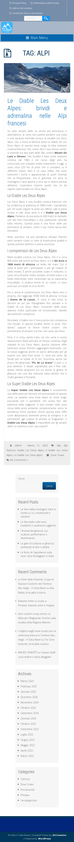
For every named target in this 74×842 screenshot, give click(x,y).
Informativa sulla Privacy (46, 2)
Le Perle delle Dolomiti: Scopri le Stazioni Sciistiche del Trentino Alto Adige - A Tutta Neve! (36, 584)
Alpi (59, 445)
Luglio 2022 (27, 734)
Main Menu (39, 37)
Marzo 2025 (27, 681)
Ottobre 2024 (28, 707)
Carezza (25, 779)
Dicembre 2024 (29, 697)
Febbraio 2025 (29, 686)
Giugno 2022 (28, 739)
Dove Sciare (57, 455)
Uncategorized (29, 800)
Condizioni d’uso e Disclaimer (27, 13)
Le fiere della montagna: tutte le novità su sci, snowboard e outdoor (38, 513)
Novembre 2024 (30, 702)
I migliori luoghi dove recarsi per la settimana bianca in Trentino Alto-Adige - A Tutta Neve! (37, 635)
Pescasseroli (27, 789)
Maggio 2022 (28, 745)
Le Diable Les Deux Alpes (28, 455)
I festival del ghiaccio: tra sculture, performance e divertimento (34, 534)
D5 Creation (59, 835)
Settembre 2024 (30, 713)
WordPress (44, 838)
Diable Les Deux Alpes (30, 450)
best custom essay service (32, 613)
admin (18, 445)
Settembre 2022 (30, 729)
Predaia (25, 795)
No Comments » (19, 460)
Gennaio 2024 (28, 718)
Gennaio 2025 (28, 691)
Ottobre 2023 (28, 723)
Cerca (21, 478)
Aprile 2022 (27, 750)
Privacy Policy (19, 2)
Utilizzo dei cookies (22, 8)
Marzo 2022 (27, 755)
